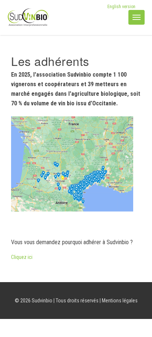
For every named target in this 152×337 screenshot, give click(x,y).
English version (121, 6)
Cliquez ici (21, 257)
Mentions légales (120, 300)
